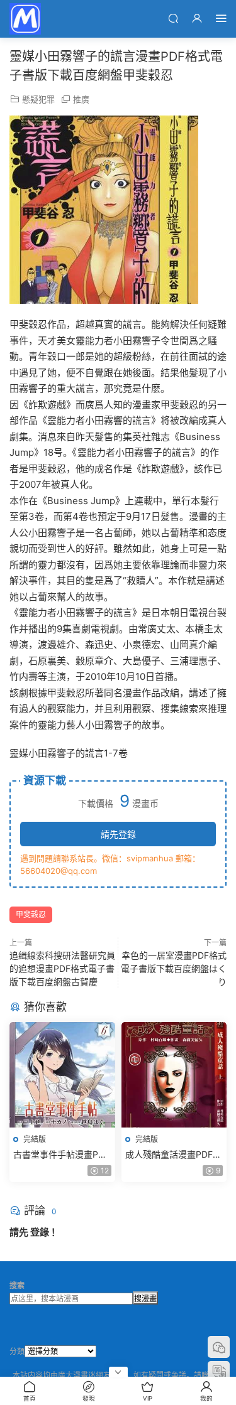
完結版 (34, 1139)
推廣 (81, 99)
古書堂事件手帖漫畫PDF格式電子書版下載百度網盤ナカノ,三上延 (61, 1155)
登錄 (39, 1232)
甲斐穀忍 (31, 914)
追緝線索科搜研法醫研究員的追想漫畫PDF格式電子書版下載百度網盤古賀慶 (62, 968)
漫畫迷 (25, 19)
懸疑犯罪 (38, 99)
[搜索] (173, 18)
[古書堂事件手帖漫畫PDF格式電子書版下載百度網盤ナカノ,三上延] (62, 1075)
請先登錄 (118, 834)
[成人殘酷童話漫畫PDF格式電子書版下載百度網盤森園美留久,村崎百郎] (174, 1075)
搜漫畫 (145, 1298)
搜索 (17, 1285)
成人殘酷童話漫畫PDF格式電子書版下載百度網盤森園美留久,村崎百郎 (173, 1155)
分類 (17, 1351)
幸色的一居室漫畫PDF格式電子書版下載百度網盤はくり (174, 968)
